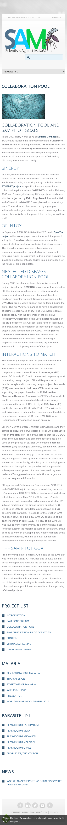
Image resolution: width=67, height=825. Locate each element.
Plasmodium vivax (18, 730)
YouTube (42, 805)
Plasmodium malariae (21, 742)
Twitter (35, 805)
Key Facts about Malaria (23, 673)
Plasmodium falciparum (23, 725)
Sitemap (56, 17)
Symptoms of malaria (21, 684)
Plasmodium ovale (19, 747)
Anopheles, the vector (22, 753)
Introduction (16, 615)
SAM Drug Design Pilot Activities (29, 632)
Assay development (20, 649)
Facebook (20, 805)
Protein (12, 638)
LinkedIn (28, 805)
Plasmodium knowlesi (21, 736)
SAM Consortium (18, 621)
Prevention (14, 695)
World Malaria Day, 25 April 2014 (28, 701)
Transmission (16, 678)
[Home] (33, 40)
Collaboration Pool (20, 626)
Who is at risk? (16, 690)
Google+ (50, 805)
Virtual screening (19, 643)
